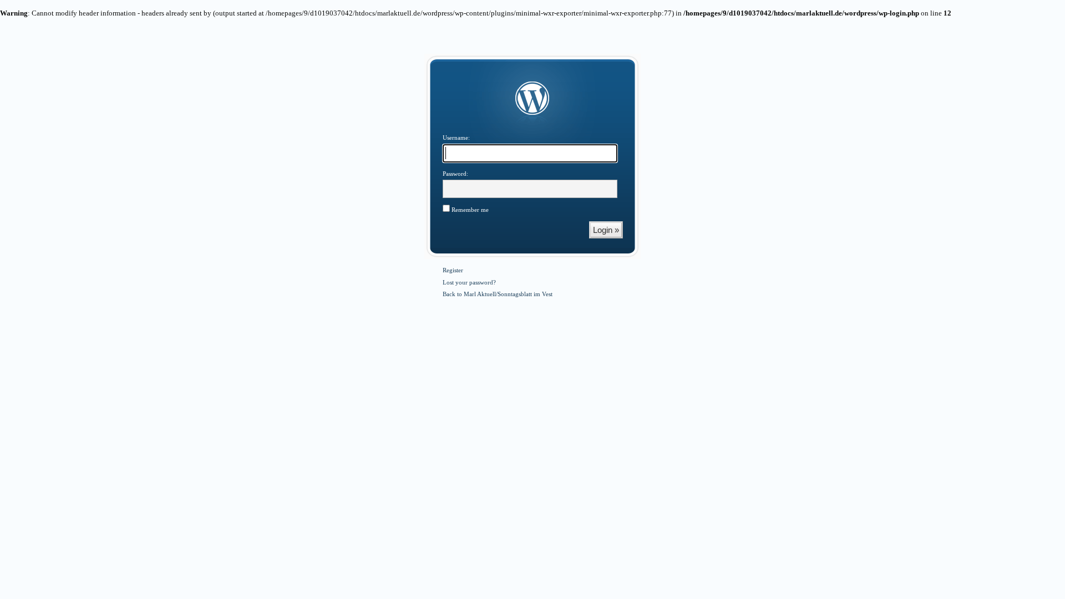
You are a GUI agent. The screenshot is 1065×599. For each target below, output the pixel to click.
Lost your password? (469, 282)
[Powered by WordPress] (532, 98)
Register (453, 270)
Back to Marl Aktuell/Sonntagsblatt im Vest (497, 294)
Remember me (469, 209)
